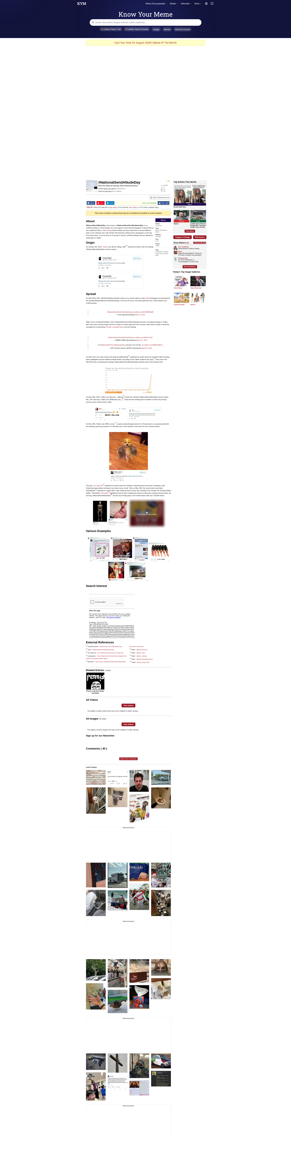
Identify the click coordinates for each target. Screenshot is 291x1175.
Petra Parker (178, 288)
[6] (123, 398)
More (197, 3)
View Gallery (128, 705)
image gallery (112, 207)
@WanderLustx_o (142, 650)
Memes (167, 29)
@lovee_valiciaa (142, 656)
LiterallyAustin (121, 188)
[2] (154, 358)
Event (198, 221)
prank (157, 253)
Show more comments (128, 759)
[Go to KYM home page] (81, 4)
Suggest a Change (182, 237)
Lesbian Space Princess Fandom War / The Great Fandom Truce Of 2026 (198, 225)
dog (153, 424)
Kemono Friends (179, 305)
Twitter (157, 246)
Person (181, 221)
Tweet (111, 203)
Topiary (176, 224)
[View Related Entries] (129, 186)
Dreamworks (183, 258)
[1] (129, 355)
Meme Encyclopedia (155, 3)
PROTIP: (90, 207)
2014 (157, 241)
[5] (108, 492)
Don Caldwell (117, 191)
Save (101, 203)
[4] (96, 489)
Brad (180, 251)
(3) (187, 243)
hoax (161, 253)
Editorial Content (182, 29)
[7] (116, 422)
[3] (103, 484)
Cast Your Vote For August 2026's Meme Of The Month (145, 42)
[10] (126, 245)
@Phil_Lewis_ (141, 653)
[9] (111, 494)
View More (190, 231)
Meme (163, 220)
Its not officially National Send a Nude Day (110, 653)
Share (91, 203)
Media (172, 3)
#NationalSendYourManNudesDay (119, 312)
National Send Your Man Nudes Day (111, 646)
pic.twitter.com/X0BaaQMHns (152, 345)
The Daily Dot (98, 485)
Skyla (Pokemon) (195, 288)
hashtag (165, 252)
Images (156, 29)
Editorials (185, 3)
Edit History (199, 237)
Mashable (104, 493)
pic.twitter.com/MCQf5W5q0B (142, 312)
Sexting (116, 186)
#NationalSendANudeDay (145, 659)
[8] (123, 395)
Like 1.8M (164, 203)
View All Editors (190, 267)
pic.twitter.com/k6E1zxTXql (142, 337)
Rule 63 (192, 305)
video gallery (133, 207)
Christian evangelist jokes (114, 327)
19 (164, 189)
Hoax (157, 230)
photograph (159, 252)
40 (164, 191)
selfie (157, 255)
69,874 (165, 185)
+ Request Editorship (199, 242)
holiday (165, 253)
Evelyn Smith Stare (180, 207)
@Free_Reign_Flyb (143, 662)
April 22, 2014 (140, 315)
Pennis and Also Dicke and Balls (95, 692)
